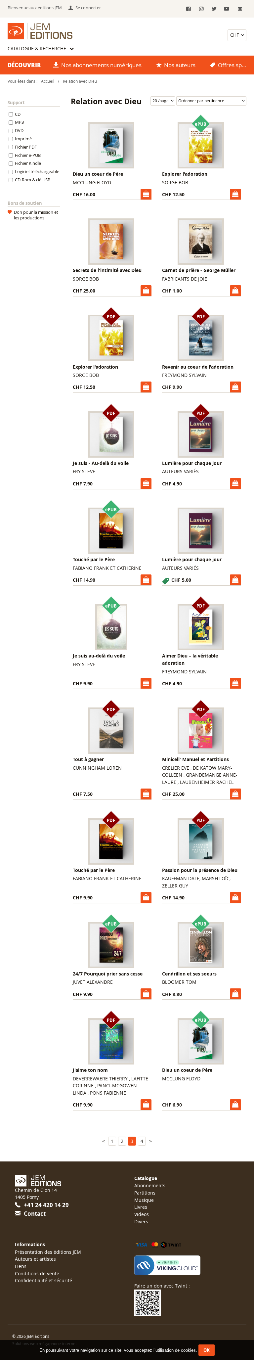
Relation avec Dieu (80, 81)
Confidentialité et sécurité (43, 1280)
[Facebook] (188, 9)
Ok (206, 1350)
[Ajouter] (146, 194)
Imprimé (23, 139)
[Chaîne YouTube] (227, 9)
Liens (20, 1266)
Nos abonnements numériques (101, 65)
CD (18, 114)
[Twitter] (214, 9)
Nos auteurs (179, 65)
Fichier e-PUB (28, 155)
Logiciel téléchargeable (37, 172)
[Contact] (239, 9)
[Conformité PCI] (186, 1265)
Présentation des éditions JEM (48, 1252)
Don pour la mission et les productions (36, 215)
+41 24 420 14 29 (46, 1205)
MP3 (19, 122)
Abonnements (149, 1185)
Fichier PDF (26, 147)
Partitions (144, 1193)
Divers (141, 1221)
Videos (141, 1214)
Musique (144, 1200)
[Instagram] (201, 9)
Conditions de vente (37, 1273)
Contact (35, 1213)
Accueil (47, 81)
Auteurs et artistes (35, 1259)
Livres (140, 1207)
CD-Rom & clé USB (32, 180)
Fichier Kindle (28, 163)
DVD (19, 131)
